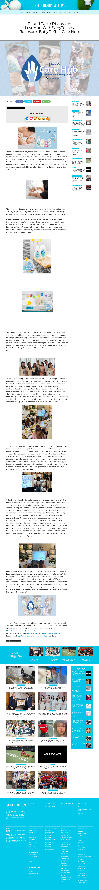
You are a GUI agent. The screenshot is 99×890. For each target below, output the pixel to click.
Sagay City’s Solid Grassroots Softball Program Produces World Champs (77, 142)
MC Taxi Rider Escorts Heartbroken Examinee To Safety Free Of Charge (78, 152)
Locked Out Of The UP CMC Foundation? (78, 737)
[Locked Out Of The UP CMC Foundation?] (88, 738)
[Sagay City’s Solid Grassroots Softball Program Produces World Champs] (88, 141)
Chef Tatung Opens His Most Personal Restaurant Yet (78, 680)
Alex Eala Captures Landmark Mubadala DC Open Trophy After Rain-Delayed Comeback (78, 161)
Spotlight (74, 167)
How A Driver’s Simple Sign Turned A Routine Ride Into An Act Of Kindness (78, 105)
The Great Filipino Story (77, 120)
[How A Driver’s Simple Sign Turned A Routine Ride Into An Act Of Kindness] (88, 103)
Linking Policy (81, 813)
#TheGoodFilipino (75, 101)
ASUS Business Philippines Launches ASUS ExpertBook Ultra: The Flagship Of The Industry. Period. (78, 689)
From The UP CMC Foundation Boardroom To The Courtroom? (78, 730)
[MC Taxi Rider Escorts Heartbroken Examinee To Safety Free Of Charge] (88, 150)
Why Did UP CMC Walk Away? (78, 744)
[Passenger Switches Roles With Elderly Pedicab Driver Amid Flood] (88, 113)
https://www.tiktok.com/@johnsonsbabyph (22, 631)
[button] (91, 5)
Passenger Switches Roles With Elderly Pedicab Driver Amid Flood (77, 114)
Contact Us (31, 803)
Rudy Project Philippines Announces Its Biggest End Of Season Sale (78, 170)
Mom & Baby (19, 640)
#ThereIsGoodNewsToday (21, 790)
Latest (8, 640)
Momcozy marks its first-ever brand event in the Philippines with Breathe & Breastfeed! (78, 133)
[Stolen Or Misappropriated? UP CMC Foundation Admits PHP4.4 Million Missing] (88, 713)
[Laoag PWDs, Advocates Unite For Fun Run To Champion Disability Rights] (88, 178)
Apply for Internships (50, 806)
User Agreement (82, 803)
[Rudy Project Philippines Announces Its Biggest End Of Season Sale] (88, 169)
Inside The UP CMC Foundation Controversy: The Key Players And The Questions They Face (78, 722)
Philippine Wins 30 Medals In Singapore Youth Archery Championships (77, 188)
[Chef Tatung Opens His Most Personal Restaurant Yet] (88, 681)
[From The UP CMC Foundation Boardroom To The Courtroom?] (88, 730)
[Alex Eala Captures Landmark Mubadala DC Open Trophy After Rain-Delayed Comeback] (88, 160)
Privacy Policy (81, 806)
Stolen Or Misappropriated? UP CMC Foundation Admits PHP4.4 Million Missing (78, 714)
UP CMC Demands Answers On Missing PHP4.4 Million (77, 705)
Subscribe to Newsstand (67, 803)
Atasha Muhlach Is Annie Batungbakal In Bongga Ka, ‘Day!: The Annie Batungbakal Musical (78, 698)
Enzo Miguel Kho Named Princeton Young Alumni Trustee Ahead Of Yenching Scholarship (78, 123)
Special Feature (75, 129)
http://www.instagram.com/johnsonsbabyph (33, 636)
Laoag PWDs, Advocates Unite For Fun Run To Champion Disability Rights (78, 179)
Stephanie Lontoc (43, 36)
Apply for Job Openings (50, 803)
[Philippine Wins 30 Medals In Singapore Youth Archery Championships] (88, 187)
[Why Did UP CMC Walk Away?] (88, 745)
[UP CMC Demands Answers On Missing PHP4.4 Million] (88, 706)
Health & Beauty (12, 640)
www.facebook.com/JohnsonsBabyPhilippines (43, 633)
